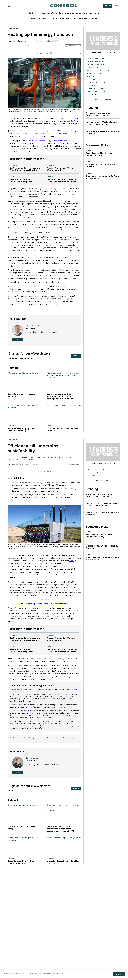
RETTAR (89, 79)
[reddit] (48, 53)
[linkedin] (41, 53)
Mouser (89, 76)
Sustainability (13, 28)
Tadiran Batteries (93, 85)
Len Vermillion (13, 46)
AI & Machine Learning (39, 18)
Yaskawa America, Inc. (95, 91)
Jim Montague (13, 465)
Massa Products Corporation (97, 70)
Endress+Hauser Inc (94, 61)
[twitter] (44, 53)
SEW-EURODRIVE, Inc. (95, 82)
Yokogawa (90, 94)
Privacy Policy (61, 973)
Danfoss (74, 121)
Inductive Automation (94, 64)
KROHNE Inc (91, 67)
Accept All (119, 974)
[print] (80, 53)
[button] (9, 6)
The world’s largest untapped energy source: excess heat (45, 141)
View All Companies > (103, 99)
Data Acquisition (80, 18)
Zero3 (71, 561)
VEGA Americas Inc (93, 88)
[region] (64, 974)
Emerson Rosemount (94, 58)
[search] (12, 6)
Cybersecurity (65, 18)
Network (54, 18)
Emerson (51, 582)
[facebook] (38, 53)
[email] (51, 53)
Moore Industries (93, 73)
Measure (93, 18)
